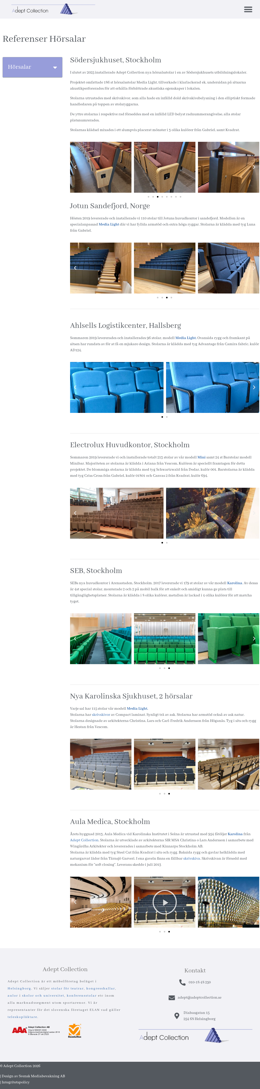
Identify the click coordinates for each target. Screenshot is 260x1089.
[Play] (165, 902)
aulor (13, 996)
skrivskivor (101, 715)
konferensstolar (82, 996)
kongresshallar (100, 988)
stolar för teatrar (67, 988)
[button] (248, 9)
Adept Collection (84, 840)
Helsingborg (19, 988)
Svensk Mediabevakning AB (42, 1076)
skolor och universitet (43, 996)
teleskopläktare (22, 1017)
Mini (202, 457)
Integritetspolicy (16, 1082)
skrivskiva (191, 858)
